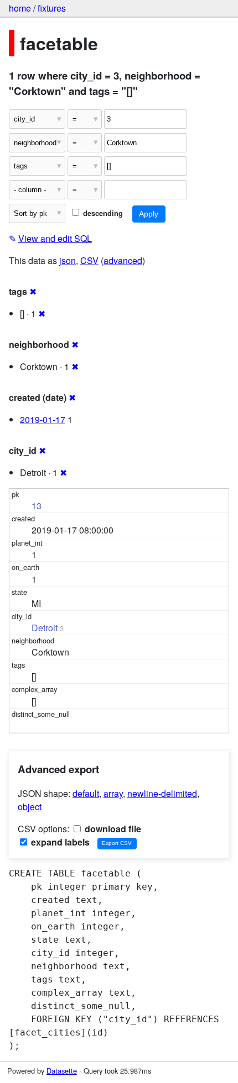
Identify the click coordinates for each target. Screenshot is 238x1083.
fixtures (52, 8)
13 (37, 505)
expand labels (59, 842)
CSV (89, 260)
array (113, 793)
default (86, 793)
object (30, 806)
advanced (123, 260)
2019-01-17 (42, 419)
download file (111, 828)
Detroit (45, 627)
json (67, 260)
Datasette (61, 1070)
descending (102, 213)
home (20, 8)
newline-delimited (162, 793)
